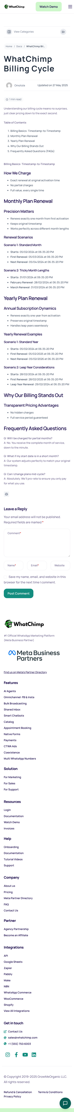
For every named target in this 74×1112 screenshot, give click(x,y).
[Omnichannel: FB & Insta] (37, 698)
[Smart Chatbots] (37, 717)
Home (9, 46)
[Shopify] (37, 1006)
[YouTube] (25, 1053)
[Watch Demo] (37, 823)
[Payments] (37, 741)
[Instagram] (7, 1053)
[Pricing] (37, 893)
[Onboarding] (37, 848)
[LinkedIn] (34, 1053)
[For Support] (37, 791)
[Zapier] (37, 969)
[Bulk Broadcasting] (37, 705)
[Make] (37, 981)
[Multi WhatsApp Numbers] (37, 760)
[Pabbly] (37, 975)
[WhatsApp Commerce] (37, 994)
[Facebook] (16, 1053)
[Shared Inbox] (37, 711)
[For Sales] (37, 784)
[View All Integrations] (37, 1012)
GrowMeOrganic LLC (52, 1076)
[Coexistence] (37, 754)
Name (12, 565)
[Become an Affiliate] (37, 936)
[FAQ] (37, 906)
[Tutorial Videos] (37, 860)
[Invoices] (37, 830)
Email (35, 565)
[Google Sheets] (37, 963)
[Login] (37, 811)
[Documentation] (37, 817)
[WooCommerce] (37, 1000)
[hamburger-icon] (70, 6)
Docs (19, 46)
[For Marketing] (37, 778)
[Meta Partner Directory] (37, 899)
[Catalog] (37, 723)
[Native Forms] (37, 735)
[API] (37, 957)
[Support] (37, 866)
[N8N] (37, 988)
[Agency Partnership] (37, 930)
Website (59, 565)
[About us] (37, 887)
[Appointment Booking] (37, 729)
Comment (14, 533)
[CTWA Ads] (37, 747)
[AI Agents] (37, 692)
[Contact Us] (37, 912)
